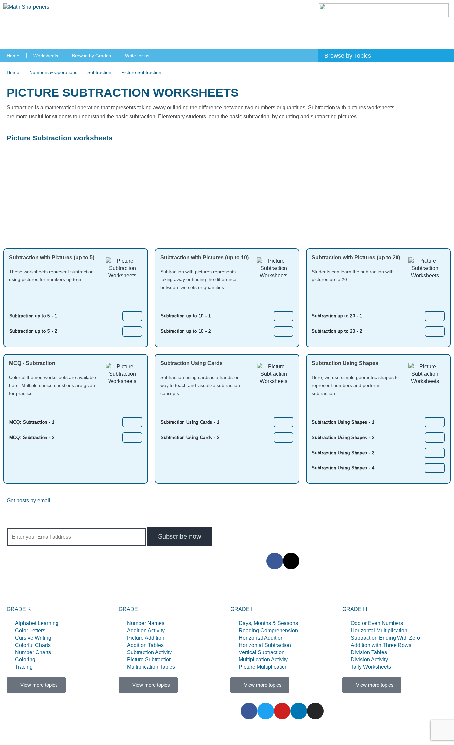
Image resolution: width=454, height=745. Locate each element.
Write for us (137, 55)
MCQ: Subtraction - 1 (32, 422)
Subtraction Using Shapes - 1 (343, 422)
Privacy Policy (328, 591)
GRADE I (130, 609)
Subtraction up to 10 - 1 (186, 315)
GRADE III (354, 609)
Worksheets (45, 55)
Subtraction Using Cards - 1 (190, 422)
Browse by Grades (91, 55)
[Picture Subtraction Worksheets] (132, 316)
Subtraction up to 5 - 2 (33, 331)
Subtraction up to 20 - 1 (337, 315)
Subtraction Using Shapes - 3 (343, 452)
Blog (292, 591)
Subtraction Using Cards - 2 (190, 437)
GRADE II (242, 609)
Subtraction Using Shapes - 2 (343, 437)
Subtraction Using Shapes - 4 (343, 468)
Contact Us (261, 591)
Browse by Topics (157, 591)
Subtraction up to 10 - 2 (186, 331)
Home (13, 55)
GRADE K (19, 609)
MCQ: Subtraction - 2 (32, 437)
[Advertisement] (227, 198)
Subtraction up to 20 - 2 (337, 331)
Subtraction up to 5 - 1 (33, 315)
